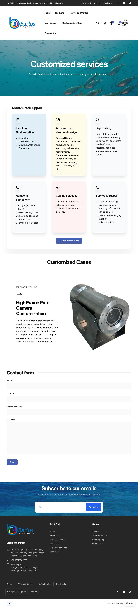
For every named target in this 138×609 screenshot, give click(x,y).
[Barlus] (20, 535)
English (107, 3)
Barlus (116, 603)
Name (9, 380)
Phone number (14, 406)
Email (10, 393)
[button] (60, 13)
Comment (12, 419)
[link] (35, 3)
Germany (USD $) (89, 3)
